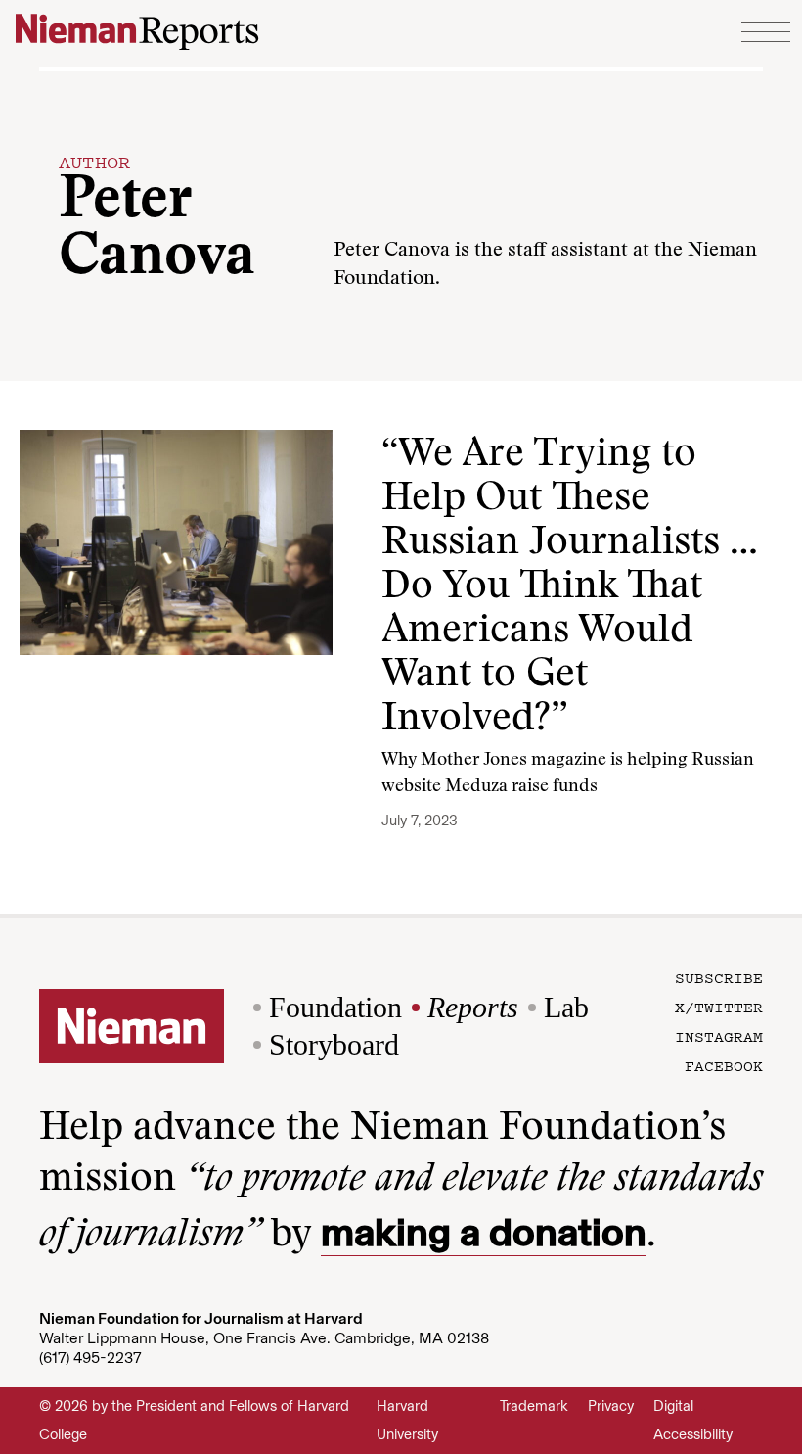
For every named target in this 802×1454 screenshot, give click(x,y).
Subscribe (719, 977)
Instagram (719, 1036)
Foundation (335, 1007)
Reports (472, 1007)
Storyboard (334, 1044)
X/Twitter (719, 1006)
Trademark (534, 1406)
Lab (566, 1007)
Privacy (611, 1406)
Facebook (724, 1065)
